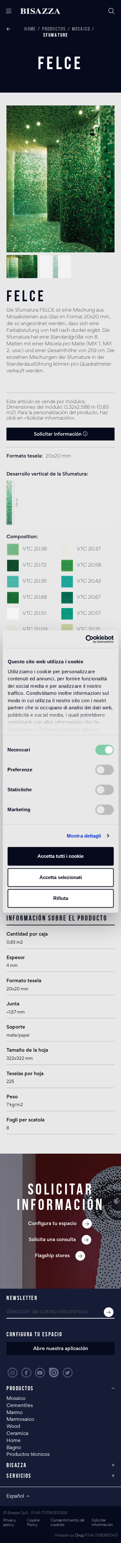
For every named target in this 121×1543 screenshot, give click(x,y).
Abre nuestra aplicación (60, 1349)
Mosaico (81, 29)
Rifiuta (60, 898)
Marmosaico (20, 1419)
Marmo (14, 1413)
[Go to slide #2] (55, 266)
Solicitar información (58, 434)
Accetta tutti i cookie (60, 856)
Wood (13, 1426)
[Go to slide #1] (21, 266)
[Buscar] (111, 11)
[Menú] (6, 11)
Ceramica (17, 1433)
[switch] (104, 770)
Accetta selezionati (60, 877)
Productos (54, 29)
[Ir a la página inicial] (40, 11)
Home (30, 29)
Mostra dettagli (84, 836)
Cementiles (19, 1405)
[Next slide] (104, 179)
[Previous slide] (16, 179)
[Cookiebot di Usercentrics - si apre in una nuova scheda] (86, 639)
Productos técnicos (28, 1454)
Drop (79, 1536)
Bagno (13, 1448)
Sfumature (55, 35)
